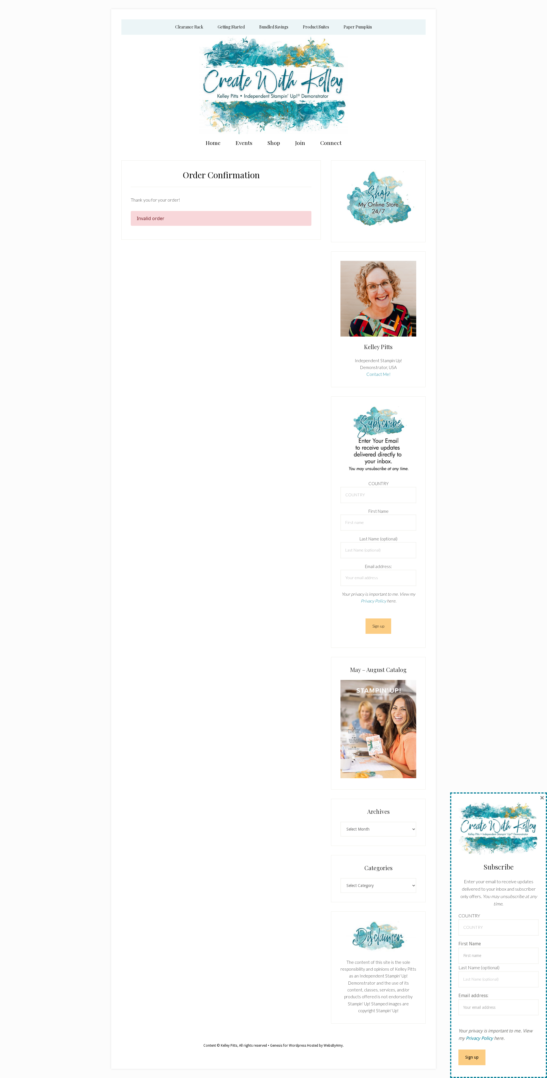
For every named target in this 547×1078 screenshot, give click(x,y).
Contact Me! (378, 374)
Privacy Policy (373, 600)
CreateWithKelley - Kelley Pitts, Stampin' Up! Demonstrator (273, 84)
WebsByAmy (333, 1046)
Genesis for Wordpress (288, 1046)
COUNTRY (378, 483)
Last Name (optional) (378, 538)
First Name (378, 511)
